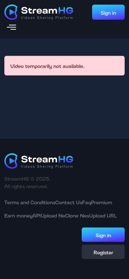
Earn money (18, 215)
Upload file (53, 215)
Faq (86, 202)
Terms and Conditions (29, 202)
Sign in (108, 12)
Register (103, 252)
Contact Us (68, 202)
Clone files (77, 215)
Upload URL (103, 215)
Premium (101, 202)
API (37, 215)
